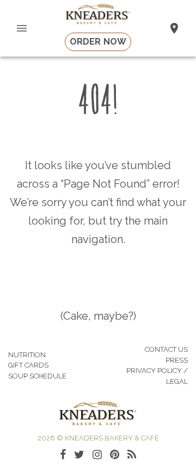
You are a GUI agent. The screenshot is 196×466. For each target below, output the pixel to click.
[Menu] (22, 28)
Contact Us (166, 349)
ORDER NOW (98, 41)
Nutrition (27, 355)
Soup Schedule (37, 376)
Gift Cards (28, 365)
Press (177, 360)
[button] (174, 28)
